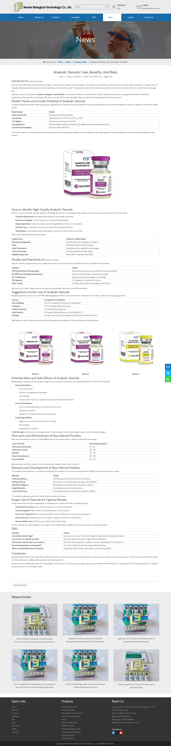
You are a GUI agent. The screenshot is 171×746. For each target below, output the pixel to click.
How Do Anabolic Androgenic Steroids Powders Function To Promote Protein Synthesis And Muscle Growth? (34, 640)
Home (14, 707)
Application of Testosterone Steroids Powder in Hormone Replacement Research (136, 640)
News (14, 722)
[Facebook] (113, 732)
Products (15, 713)
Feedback (15, 716)
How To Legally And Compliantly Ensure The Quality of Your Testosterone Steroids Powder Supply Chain (34, 685)
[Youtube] (121, 732)
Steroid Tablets (68, 738)
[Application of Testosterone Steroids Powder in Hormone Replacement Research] (136, 619)
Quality (14, 729)
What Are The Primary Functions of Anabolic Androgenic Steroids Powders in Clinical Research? (85, 640)
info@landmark (147, 8)
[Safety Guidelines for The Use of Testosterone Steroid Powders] (136, 665)
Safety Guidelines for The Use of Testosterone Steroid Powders (136, 686)
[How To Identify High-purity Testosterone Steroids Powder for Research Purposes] (85, 665)
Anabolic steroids (18, 557)
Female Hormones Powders (72, 713)
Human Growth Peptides (71, 732)
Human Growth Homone (71, 729)
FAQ (13, 719)
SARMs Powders (68, 726)
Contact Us (16, 726)
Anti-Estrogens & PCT (70, 722)
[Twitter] (117, 732)
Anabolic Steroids (36, 81)
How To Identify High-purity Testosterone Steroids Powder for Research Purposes (85, 685)
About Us (15, 710)
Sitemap (15, 732)
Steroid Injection (68, 735)
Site (110, 77)
